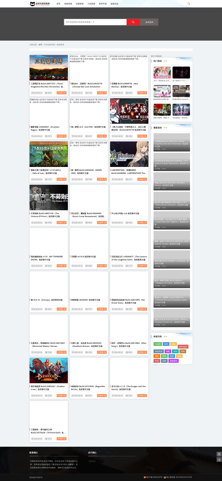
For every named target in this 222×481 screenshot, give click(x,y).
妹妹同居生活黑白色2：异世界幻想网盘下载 (170, 99)
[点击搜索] (190, 3)
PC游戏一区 (61, 93)
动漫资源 (80, 3)
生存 (157, 361)
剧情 (164, 361)
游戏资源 (68, 3)
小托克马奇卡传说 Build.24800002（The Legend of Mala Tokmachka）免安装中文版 (172, 163)
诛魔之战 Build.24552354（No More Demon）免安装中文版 (170, 183)
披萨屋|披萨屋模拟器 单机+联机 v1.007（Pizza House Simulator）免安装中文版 (171, 203)
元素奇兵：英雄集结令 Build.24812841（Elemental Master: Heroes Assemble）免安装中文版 (48, 346)
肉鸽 (183, 351)
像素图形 (173, 361)
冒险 (173, 344)
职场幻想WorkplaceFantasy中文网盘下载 (188, 99)
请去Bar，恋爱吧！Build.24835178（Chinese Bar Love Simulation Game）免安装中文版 (86, 86)
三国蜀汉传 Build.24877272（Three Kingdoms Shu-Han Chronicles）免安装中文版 (48, 86)
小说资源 (91, 3)
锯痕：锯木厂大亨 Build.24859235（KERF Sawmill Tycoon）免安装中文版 (172, 242)
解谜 (179, 356)
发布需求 (149, 22)
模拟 (157, 356)
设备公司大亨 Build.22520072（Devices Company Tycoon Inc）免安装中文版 (171, 320)
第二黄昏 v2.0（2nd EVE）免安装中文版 (88, 127)
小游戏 (157, 344)
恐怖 (172, 356)
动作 (166, 344)
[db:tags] (183, 346)
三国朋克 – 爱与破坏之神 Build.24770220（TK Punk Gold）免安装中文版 (48, 432)
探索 (164, 356)
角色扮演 (158, 351)
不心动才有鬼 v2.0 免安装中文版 (125, 213)
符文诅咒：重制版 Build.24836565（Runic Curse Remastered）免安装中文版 (88, 216)
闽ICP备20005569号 (154, 477)
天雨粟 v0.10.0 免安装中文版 (83, 256)
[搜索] (133, 22)
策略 (168, 351)
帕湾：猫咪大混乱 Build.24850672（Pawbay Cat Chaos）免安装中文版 (170, 281)
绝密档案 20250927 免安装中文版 (85, 300)
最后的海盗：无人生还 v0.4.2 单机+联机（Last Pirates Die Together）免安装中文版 (172, 222)
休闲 (175, 351)
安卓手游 (103, 3)
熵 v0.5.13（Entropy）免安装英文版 (47, 300)
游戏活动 (114, 3)
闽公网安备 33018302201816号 (179, 477)
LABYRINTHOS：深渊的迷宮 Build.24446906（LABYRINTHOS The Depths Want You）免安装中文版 (128, 173)
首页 (58, 3)
